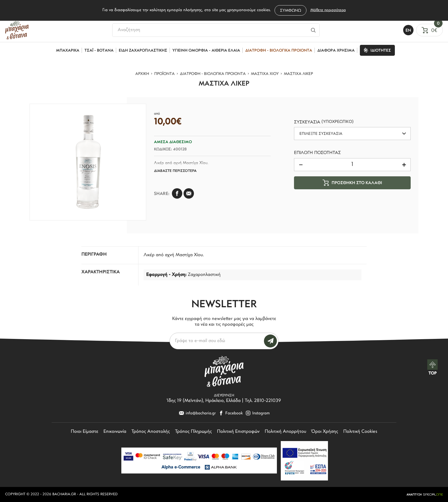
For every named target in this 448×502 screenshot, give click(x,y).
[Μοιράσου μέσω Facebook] (177, 193)
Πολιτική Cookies (360, 431)
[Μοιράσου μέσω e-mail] (189, 193)
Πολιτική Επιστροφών (238, 431)
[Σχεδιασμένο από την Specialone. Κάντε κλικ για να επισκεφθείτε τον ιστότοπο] (425, 494)
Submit (270, 340)
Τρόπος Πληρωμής (193, 431)
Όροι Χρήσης (324, 431)
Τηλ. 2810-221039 (263, 401)
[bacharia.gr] (17, 30)
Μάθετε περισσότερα (328, 10)
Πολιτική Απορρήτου (285, 431)
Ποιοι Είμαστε (84, 431)
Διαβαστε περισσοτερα (175, 171)
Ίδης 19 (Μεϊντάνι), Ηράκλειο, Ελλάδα (204, 401)
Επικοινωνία (114, 431)
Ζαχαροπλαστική (204, 275)
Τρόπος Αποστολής (150, 431)
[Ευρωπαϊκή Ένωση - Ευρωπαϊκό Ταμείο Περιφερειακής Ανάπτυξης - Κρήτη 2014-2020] (304, 460)
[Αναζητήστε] (313, 30)
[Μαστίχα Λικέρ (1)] (88, 162)
